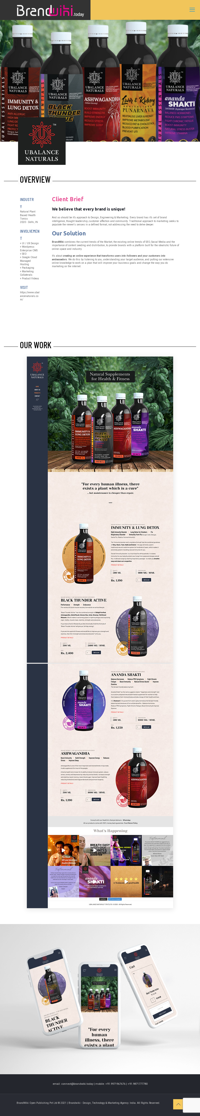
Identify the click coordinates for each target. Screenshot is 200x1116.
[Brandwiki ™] (45, 10)
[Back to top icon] (178, 1104)
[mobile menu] (192, 10)
